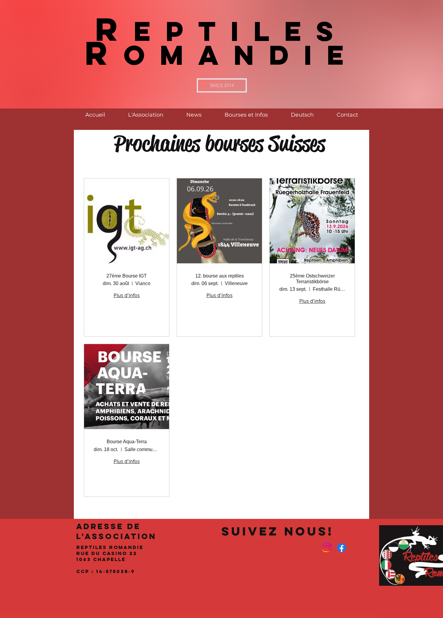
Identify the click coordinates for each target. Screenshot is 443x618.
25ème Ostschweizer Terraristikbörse (312, 278)
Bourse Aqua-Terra (127, 441)
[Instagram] (327, 548)
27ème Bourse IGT (126, 275)
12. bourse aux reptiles (219, 275)
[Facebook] (341, 548)
